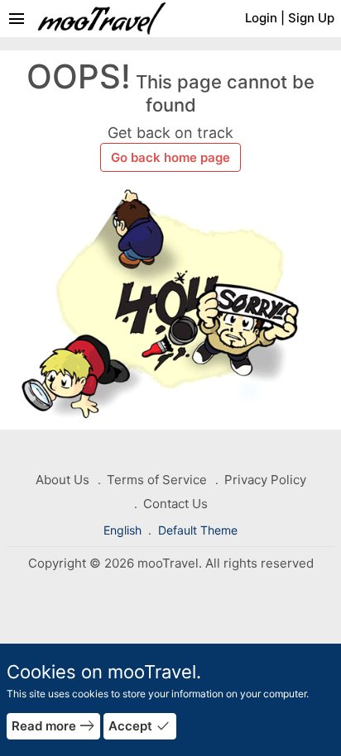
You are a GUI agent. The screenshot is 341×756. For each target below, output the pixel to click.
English (124, 530)
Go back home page (170, 157)
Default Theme (198, 530)
